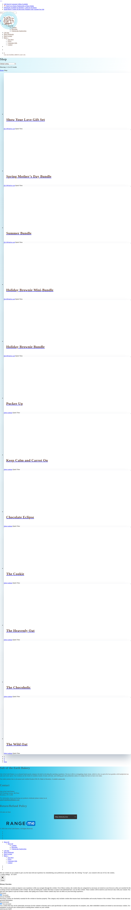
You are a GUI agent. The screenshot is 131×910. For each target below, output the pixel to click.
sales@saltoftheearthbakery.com (9, 800)
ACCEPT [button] (14, 874)
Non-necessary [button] (4, 902)
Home (2, 70)
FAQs (9, 859)
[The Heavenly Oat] (20, 625)
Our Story (11, 857)
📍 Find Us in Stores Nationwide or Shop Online (19, 6)
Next (5, 762)
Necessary (5, 895)
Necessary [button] (3, 893)
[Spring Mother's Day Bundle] (20, 171)
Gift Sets (6, 850)
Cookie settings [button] (5, 874)
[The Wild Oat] (20, 739)
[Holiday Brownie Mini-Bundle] (20, 284)
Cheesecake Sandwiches (19, 849)
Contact (10, 863)
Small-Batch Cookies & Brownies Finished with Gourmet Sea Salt (24, 9)
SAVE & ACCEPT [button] (6, 909)
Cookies (14, 845)
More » (6, 856)
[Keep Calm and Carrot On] (20, 455)
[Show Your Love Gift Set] (20, 114)
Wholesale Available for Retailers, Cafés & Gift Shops (20, 7)
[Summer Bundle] (20, 228)
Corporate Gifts (12, 861)
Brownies (14, 847)
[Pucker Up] (20, 398)
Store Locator (8, 854)
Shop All (6, 842)
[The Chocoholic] (20, 682)
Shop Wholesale (9, 852)
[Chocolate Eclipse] (20, 511)
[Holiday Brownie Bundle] (20, 341)
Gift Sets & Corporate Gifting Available (16, 4)
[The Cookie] (20, 568)
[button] (9, 129)
